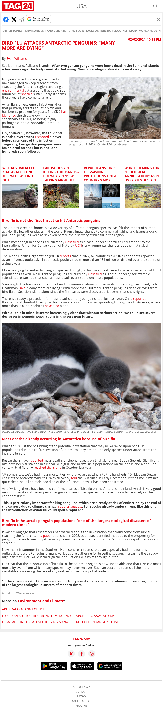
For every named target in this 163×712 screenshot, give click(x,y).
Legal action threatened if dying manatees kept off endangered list (60, 622)
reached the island (47, 467)
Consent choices (81, 701)
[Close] (159, 19)
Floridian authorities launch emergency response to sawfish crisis (59, 616)
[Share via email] (22, 19)
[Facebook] (81, 653)
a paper (46, 535)
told (74, 478)
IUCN (78, 245)
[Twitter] (71, 653)
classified (71, 242)
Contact (81, 691)
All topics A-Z (81, 687)
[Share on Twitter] (14, 19)
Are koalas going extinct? (24, 609)
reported (140, 298)
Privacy (81, 696)
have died (52, 306)
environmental (13, 90)
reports (65, 256)
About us (81, 705)
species (26, 94)
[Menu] (42, 6)
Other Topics (12, 30)
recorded (42, 137)
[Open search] (155, 6)
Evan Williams (16, 58)
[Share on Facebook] (6, 19)
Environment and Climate (45, 30)
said (22, 288)
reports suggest (70, 506)
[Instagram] (91, 653)
